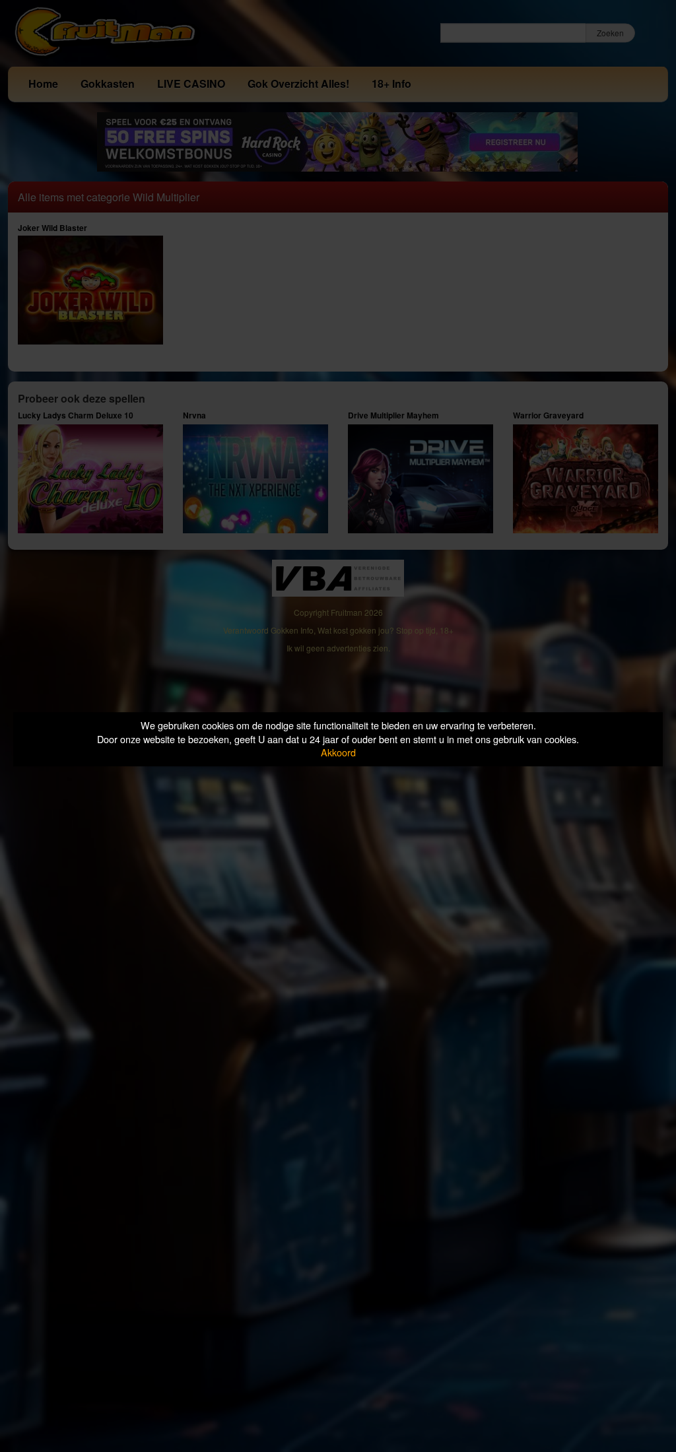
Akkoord (338, 752)
